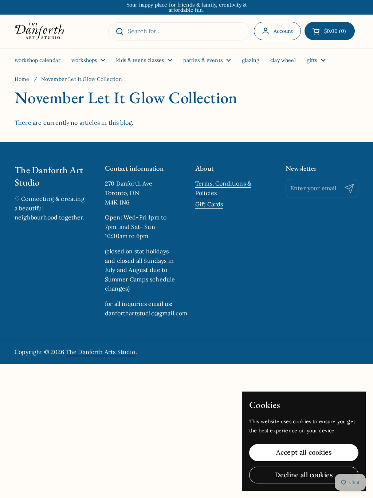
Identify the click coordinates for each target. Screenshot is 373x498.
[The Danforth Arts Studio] (39, 31)
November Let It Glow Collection (81, 79)
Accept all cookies (303, 452)
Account (283, 31)
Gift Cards (209, 204)
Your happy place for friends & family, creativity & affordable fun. (186, 7)
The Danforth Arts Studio (101, 351)
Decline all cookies (304, 475)
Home (22, 79)
